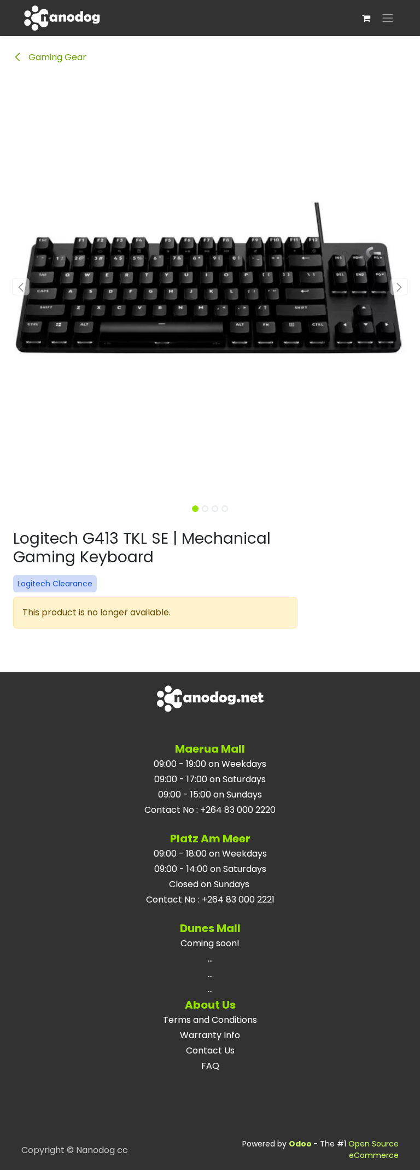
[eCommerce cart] (366, 18)
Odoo (301, 1143)
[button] (21, 286)
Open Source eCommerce (373, 1149)
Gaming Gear (56, 57)
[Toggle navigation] (388, 18)
